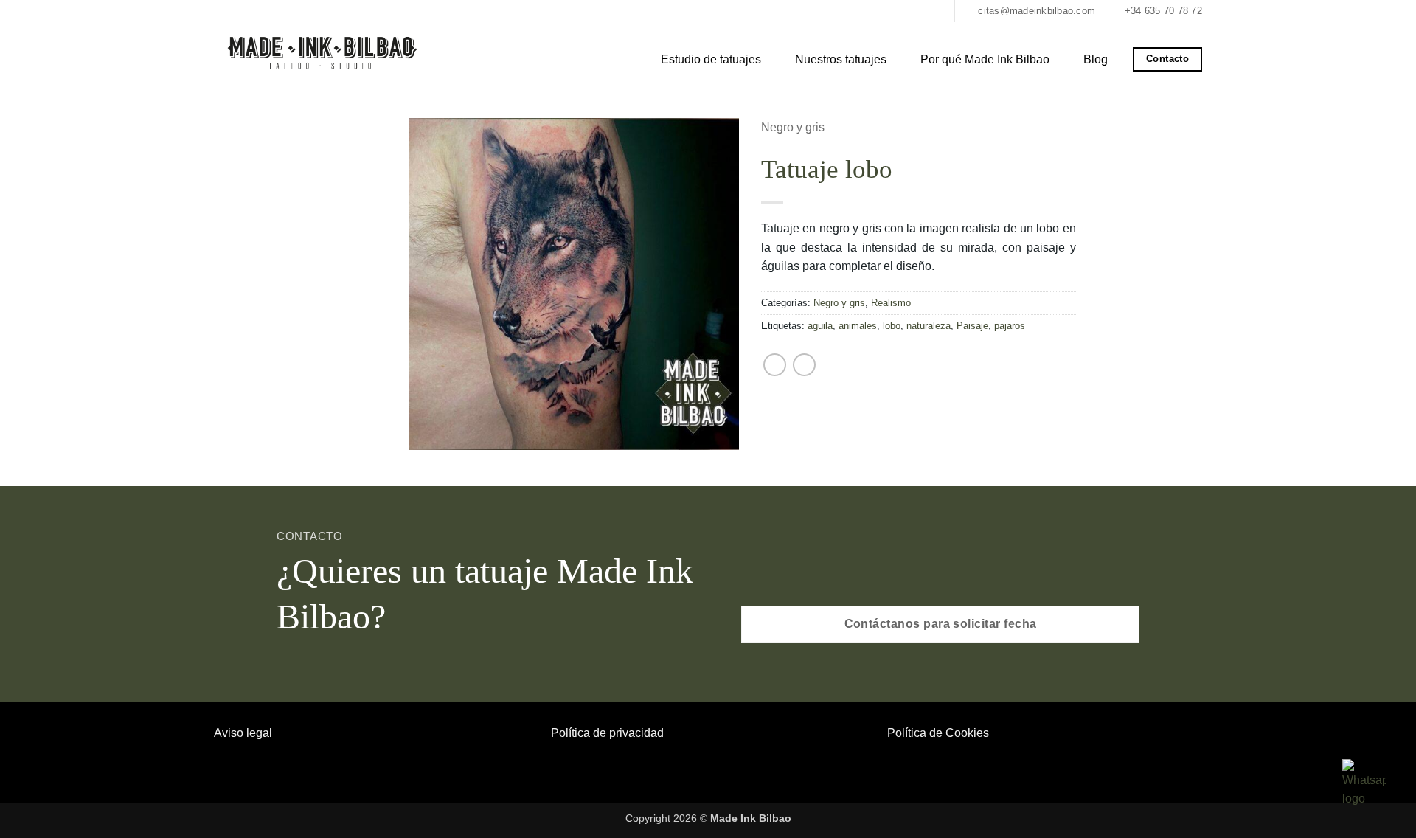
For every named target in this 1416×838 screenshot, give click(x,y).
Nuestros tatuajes (840, 60)
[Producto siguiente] (804, 364)
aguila (820, 325)
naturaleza (928, 325)
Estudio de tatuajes (711, 60)
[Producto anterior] (774, 364)
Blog (1095, 60)
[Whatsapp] (1364, 783)
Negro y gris (793, 127)
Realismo (891, 302)
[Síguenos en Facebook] (921, 11)
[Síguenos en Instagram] (936, 11)
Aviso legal (243, 733)
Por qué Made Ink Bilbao (984, 60)
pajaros (1009, 325)
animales (858, 325)
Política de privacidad (607, 733)
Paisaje (972, 325)
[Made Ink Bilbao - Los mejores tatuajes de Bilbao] (324, 51)
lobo (891, 325)
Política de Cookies (938, 733)
